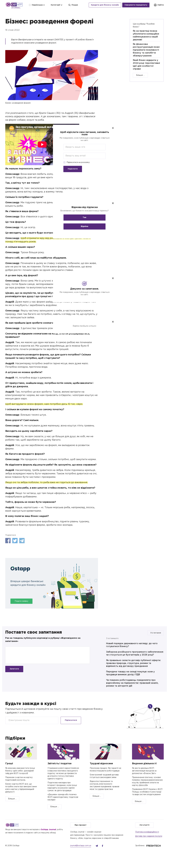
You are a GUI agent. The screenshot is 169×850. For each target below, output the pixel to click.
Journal (16, 8)
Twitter (15, 540)
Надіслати (73, 169)
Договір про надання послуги (148, 836)
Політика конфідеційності (147, 832)
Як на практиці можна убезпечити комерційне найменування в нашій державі (146, 35)
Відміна (84, 226)
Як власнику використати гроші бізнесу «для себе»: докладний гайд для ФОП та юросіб (20, 770)
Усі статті (144, 825)
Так (84, 217)
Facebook (8, 540)
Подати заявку (21, 601)
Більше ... (140, 75)
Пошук (75, 5)
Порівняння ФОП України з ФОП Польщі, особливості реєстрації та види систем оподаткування (147, 791)
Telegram (22, 540)
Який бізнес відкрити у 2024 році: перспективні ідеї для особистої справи (146, 64)
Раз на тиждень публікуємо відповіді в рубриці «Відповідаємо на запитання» (42, 639)
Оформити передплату (136, 5)
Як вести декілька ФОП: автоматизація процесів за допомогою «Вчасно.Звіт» (144, 770)
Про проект (80, 825)
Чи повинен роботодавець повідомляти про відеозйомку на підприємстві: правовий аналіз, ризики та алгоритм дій (132, 683)
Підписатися (71, 720)
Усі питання (155, 633)
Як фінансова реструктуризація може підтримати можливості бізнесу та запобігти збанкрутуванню (146, 50)
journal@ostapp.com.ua (80, 845)
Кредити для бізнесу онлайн (105, 5)
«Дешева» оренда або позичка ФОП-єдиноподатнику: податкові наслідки (63, 797)
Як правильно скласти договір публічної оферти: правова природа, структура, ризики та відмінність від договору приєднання (133, 663)
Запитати (14, 669)
